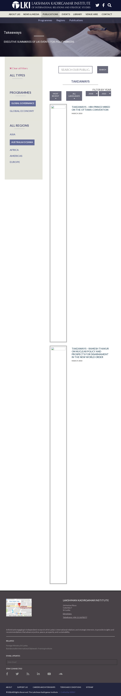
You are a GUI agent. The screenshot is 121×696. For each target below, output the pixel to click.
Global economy (22, 110)
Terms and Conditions (70, 687)
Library (77, 14)
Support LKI (22, 687)
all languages (74, 94)
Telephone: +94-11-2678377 (75, 617)
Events (66, 14)
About (9, 687)
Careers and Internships (44, 687)
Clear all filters (20, 68)
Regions (60, 20)
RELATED (10, 641)
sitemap (89, 687)
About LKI (14, 14)
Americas (16, 155)
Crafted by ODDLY (67, 692)
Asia (12, 134)
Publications (50, 14)
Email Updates (13, 656)
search (102, 69)
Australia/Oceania (22, 142)
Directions (67, 614)
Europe (15, 161)
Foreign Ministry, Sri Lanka (17, 646)
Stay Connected (14, 668)
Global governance (22, 103)
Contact (107, 14)
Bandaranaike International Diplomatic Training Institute (29, 649)
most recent (55, 94)
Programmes (45, 20)
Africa (14, 149)
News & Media (31, 14)
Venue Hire (92, 14)
